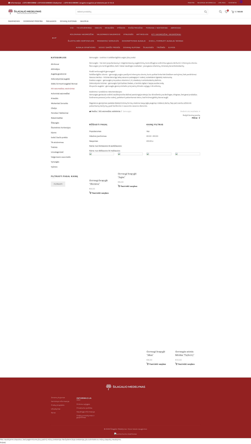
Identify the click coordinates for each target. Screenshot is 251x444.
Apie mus (222, 3)
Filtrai (194, 118)
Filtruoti (58, 184)
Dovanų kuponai (131, 47)
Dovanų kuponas (68, 21)
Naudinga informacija (206, 3)
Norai (53, 413)
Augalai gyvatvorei (86, 47)
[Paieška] (220, 12)
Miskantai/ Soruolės (108, 41)
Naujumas (93, 141)
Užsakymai (55, 409)
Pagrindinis (14, 21)
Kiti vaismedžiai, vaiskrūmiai (166, 34)
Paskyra (191, 3)
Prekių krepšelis (57, 405)
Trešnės (161, 47)
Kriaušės (109, 28)
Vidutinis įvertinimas (98, 136)
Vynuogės (128, 34)
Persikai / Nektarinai (157, 28)
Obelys (98, 28)
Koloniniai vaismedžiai (82, 34)
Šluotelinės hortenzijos (81, 41)
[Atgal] (54, 38)
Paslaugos (51, 21)
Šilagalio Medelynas (118, 429)
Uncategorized (57, 152)
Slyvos (171, 47)
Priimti (3, 442)
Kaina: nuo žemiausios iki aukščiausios (105, 146)
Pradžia (94, 111)
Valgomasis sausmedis (108, 34)
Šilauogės (148, 47)
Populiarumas (95, 131)
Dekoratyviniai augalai (134, 41)
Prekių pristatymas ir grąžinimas (85, 416)
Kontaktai (233, 3)
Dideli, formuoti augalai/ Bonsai (166, 41)
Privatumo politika (84, 408)
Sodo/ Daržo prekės (109, 47)
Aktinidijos (142, 34)
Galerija (84, 21)
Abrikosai (176, 28)
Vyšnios (121, 28)
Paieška (205, 11)
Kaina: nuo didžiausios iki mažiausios (104, 151)
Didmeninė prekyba (33, 21)
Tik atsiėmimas (84, 28)
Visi (72, 28)
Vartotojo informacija (60, 401)
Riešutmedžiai (135, 28)
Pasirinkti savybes (100, 193)
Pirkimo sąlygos (83, 404)
